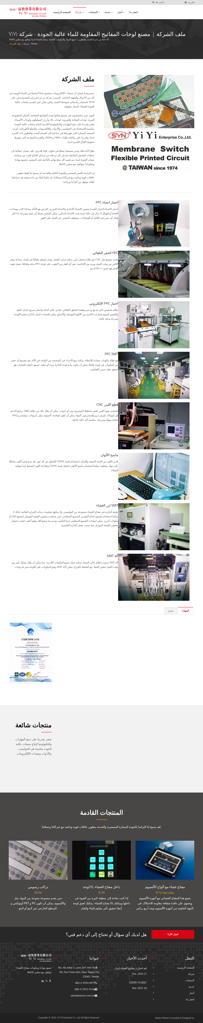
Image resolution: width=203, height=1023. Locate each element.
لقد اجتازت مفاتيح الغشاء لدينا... (130, 968)
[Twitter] (46, 981)
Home (34, 44)
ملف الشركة (15, 44)
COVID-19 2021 (138, 982)
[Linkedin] (43, 981)
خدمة (108, 12)
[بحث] (153, 2)
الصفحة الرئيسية (62, 12)
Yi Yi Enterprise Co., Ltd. (68, 1018)
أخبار (120, 12)
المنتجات (93, 12)
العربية (191, 2)
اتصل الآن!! (172, 934)
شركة (78, 12)
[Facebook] (50, 981)
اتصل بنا (133, 12)
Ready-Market (162, 1018)
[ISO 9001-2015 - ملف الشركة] (31, 652)
